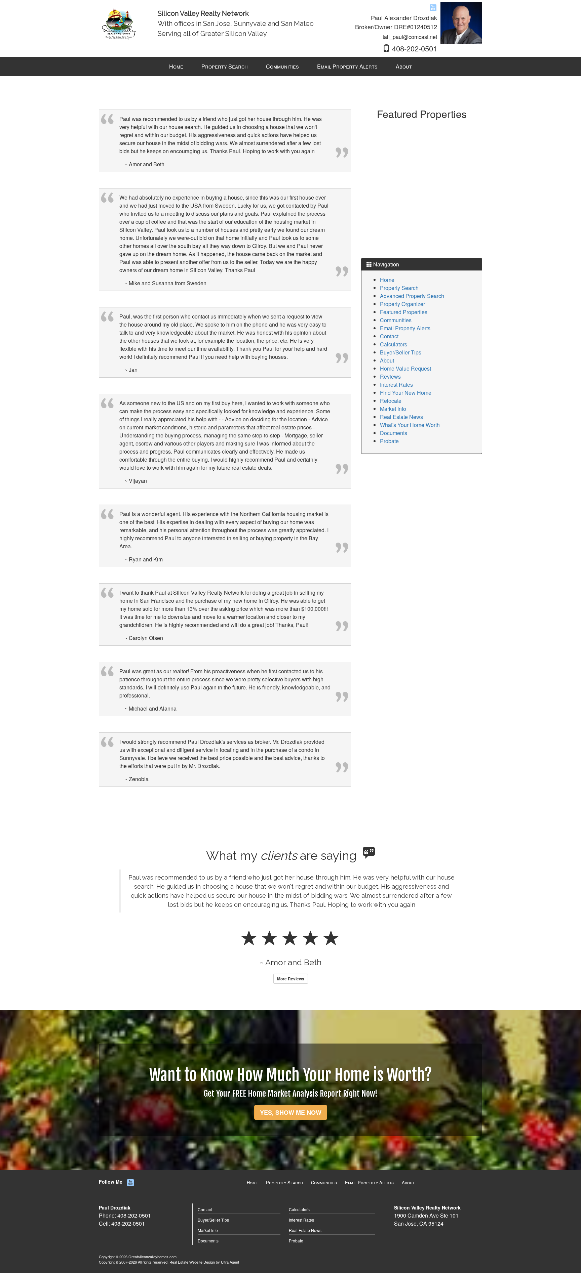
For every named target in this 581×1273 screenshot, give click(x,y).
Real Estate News (401, 417)
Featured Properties (403, 312)
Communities (396, 320)
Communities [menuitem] (282, 66)
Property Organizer (402, 304)
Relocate (390, 401)
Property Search (399, 288)
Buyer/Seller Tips (400, 352)
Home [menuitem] (176, 66)
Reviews (390, 376)
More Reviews (290, 1015)
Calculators (393, 344)
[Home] (120, 22)
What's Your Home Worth (410, 425)
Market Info (393, 409)
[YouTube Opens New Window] (433, 7)
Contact (389, 336)
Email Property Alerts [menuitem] (347, 66)
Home (387, 280)
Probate (389, 441)
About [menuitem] (404, 66)
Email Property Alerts (405, 328)
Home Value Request (405, 368)
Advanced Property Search (412, 296)
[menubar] (290, 66)
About (387, 360)
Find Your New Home (405, 392)
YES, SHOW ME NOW (290, 1148)
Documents (393, 433)
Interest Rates (396, 384)
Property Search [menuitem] (224, 66)
